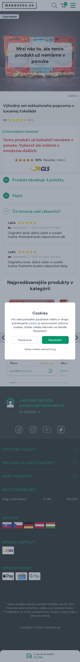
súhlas (33, 323)
